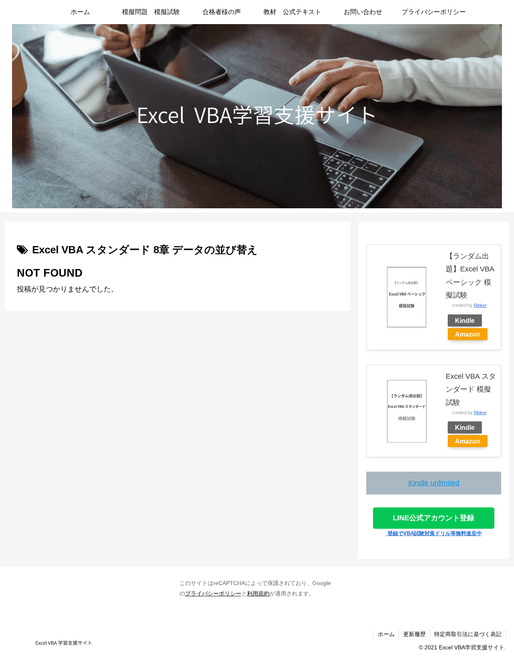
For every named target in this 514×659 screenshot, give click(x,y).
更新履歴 (414, 634)
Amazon (467, 334)
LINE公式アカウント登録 (433, 518)
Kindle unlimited (433, 483)
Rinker (480, 305)
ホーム (386, 634)
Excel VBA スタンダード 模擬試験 (471, 389)
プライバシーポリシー (213, 593)
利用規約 (258, 593)
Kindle (465, 320)
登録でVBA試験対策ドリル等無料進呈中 (434, 533)
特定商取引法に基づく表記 (468, 634)
